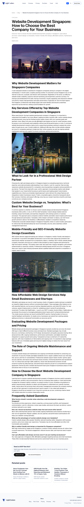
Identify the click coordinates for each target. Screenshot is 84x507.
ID (70, 3)
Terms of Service (77, 503)
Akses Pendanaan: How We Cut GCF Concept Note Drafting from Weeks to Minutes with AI (21, 471)
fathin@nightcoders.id (75, 500)
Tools (51, 3)
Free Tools (36, 501)
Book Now (77, 3)
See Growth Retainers (34, 454)
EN (67, 3)
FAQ (57, 3)
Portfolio (44, 3)
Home (24, 3)
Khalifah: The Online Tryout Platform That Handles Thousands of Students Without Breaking (61, 472)
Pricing (38, 3)
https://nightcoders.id (65, 310)
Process (30, 3)
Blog (18, 13)
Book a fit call (19, 454)
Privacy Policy (68, 503)
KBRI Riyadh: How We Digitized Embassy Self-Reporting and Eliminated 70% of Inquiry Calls (42, 471)
